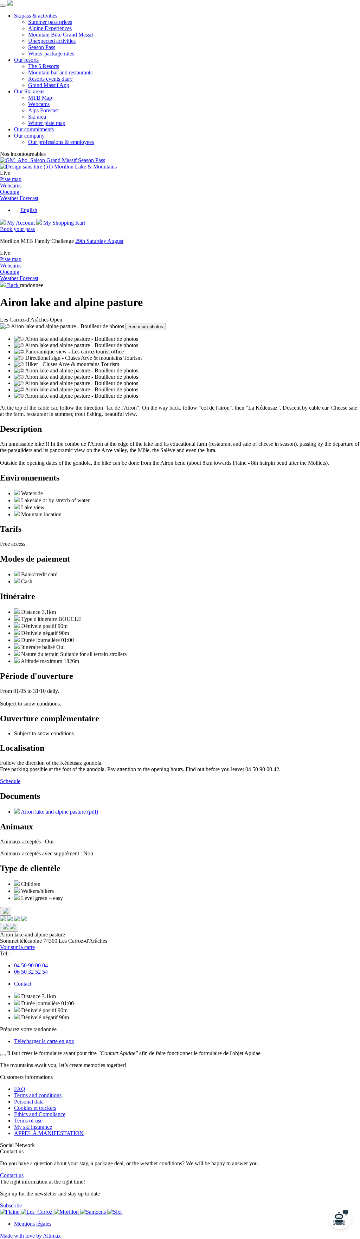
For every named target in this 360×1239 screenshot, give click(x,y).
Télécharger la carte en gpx (44, 1041)
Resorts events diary (50, 79)
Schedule (10, 781)
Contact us (12, 1175)
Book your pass (17, 229)
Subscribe (11, 1205)
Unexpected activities (52, 41)
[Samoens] (93, 1212)
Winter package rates (51, 54)
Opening (9, 192)
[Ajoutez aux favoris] (9, 927)
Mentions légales (32, 1224)
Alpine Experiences (50, 28)
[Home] (10, 4)
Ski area (37, 117)
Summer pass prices (50, 22)
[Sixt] (114, 1212)
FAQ (19, 1089)
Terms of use (28, 1121)
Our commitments (34, 129)
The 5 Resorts (43, 66)
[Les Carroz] (37, 1212)
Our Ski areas (29, 91)
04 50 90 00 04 (31, 965)
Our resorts (26, 60)
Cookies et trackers (35, 1108)
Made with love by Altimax (30, 1236)
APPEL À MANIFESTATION (49, 1133)
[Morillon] (67, 1212)
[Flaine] (10, 1212)
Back (13, 285)
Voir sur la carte (17, 947)
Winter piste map (46, 123)
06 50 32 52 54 (31, 972)
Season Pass (41, 47)
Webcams (39, 104)
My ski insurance (33, 1127)
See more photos (145, 326)
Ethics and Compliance (39, 1114)
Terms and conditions (38, 1095)
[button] (25, 210)
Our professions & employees (61, 142)
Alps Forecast (43, 110)
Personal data (29, 1102)
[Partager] (5, 911)
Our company (29, 136)
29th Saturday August (99, 241)
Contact (22, 984)
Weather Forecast (19, 198)
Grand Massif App (48, 85)
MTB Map (40, 98)
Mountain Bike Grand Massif (60, 35)
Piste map (10, 179)
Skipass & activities (35, 16)
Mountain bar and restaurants (60, 72)
